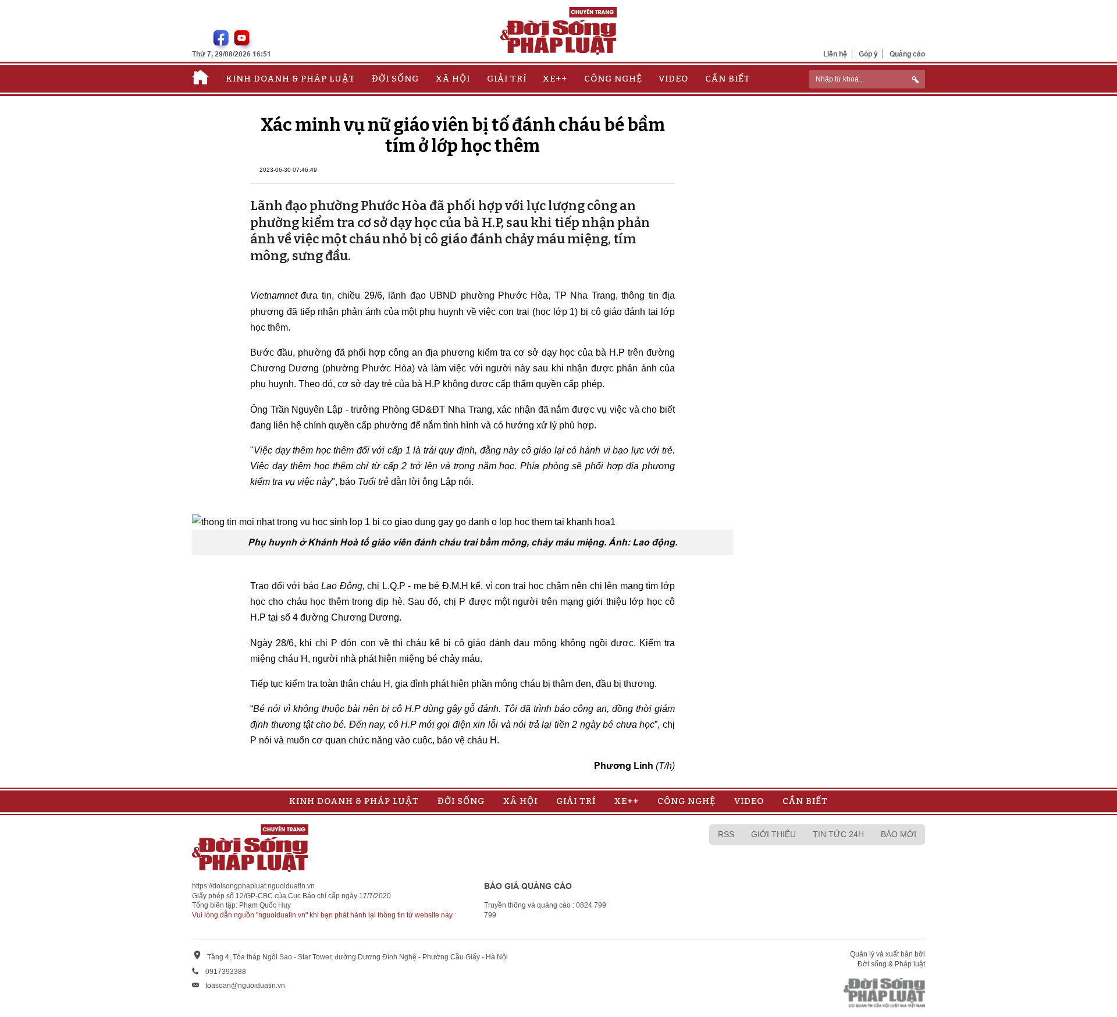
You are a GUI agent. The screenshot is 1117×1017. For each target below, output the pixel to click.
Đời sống (395, 78)
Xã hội (453, 78)
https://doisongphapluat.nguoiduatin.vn (253, 886)
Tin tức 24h (838, 834)
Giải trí (507, 78)
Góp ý (868, 53)
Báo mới (898, 834)
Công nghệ (613, 78)
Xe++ (555, 78)
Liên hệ (835, 53)
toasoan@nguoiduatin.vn (245, 985)
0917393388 (225, 972)
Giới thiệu (773, 834)
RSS (726, 834)
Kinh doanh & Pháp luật (290, 78)
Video (673, 78)
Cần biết (727, 78)
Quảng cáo (907, 53)
